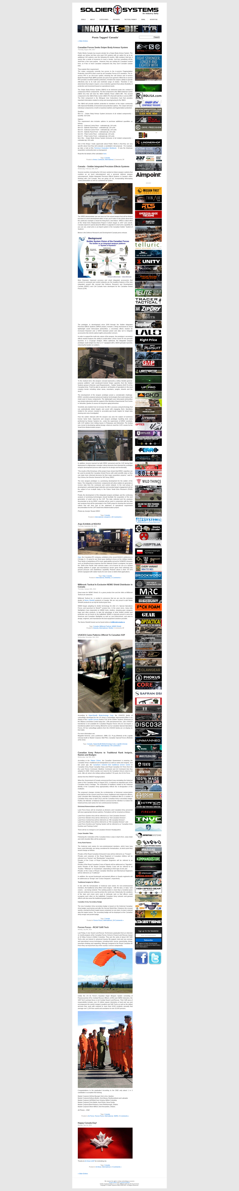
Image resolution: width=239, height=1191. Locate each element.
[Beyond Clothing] (148, 516)
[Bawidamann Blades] (148, 720)
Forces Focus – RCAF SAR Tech (93, 927)
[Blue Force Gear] (148, 67)
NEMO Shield (116, 626)
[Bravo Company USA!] (148, 115)
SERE (116, 1116)
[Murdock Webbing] (148, 500)
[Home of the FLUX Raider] (148, 469)
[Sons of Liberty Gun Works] (148, 476)
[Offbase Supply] (148, 885)
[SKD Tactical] (148, 398)
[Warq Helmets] (148, 751)
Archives (116, 19)
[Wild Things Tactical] (148, 484)
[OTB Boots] (148, 320)
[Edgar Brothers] (148, 798)
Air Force (91, 1116)
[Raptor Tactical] (148, 225)
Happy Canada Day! (87, 1123)
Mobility (107, 578)
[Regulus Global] (148, 791)
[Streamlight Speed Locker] (148, 878)
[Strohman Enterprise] (148, 178)
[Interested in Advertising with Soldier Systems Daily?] (148, 925)
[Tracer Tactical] (148, 304)
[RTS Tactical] (148, 209)
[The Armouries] (148, 241)
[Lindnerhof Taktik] (148, 146)
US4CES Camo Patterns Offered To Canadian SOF (101, 635)
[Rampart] (148, 854)
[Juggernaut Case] (148, 634)
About (92, 19)
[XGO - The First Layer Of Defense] (148, 783)
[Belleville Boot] (148, 80)
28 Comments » (117, 517)
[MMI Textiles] (148, 414)
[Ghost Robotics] (148, 461)
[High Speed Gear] (148, 445)
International (109, 159)
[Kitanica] (148, 807)
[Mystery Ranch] (148, 91)
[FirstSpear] (148, 736)
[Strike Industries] (148, 233)
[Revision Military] (148, 406)
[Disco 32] (148, 728)
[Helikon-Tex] (148, 775)
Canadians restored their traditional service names (111, 765)
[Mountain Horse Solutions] (148, 831)
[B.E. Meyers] (148, 382)
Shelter (110, 628)
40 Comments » (115, 746)
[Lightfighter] (148, 374)
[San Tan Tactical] (148, 217)
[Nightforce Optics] (148, 712)
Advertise (153, 19)
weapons (107, 517)
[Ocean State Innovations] (148, 901)
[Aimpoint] (148, 602)
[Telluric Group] (148, 249)
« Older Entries (83, 41)
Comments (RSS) (125, 1182)
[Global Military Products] (148, 367)
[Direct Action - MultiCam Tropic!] (148, 555)
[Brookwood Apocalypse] (148, 579)
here (104, 154)
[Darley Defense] (148, 343)
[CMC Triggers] (148, 107)
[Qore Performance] (148, 870)
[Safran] (148, 696)
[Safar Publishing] (148, 571)
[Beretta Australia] (148, 162)
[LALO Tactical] (148, 335)
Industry (95, 628)
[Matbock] (148, 587)
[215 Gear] (148, 492)
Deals (83, 19)
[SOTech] (148, 657)
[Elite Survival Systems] (148, 296)
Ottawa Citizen (95, 760)
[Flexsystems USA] (148, 524)
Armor (95, 159)
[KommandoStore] (148, 862)
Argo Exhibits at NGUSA (89, 524)
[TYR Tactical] (120, 32)
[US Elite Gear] (148, 154)
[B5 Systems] (148, 815)
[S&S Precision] (148, 531)
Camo (98, 746)
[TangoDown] (148, 327)
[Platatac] (148, 272)
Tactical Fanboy (130, 19)
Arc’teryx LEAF (90, 1161)
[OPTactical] (148, 626)
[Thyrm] (148, 138)
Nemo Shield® (90, 600)
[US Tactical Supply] (148, 909)
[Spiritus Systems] (148, 838)
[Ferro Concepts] (148, 453)
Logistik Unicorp (93, 719)
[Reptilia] (148, 547)
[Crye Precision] (148, 130)
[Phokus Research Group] (148, 681)
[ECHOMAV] (148, 744)
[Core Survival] (148, 689)
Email (143, 19)
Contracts (101, 159)
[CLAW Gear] (148, 673)
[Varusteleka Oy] (148, 759)
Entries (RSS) (113, 1182)
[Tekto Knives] (148, 767)
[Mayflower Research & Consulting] (148, 594)
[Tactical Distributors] (148, 54)
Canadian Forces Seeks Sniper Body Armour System (103, 47)
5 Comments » (124, 1116)
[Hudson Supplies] (148, 359)
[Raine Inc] (148, 917)
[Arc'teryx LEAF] (148, 170)
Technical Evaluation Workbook (105, 148)
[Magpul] (148, 539)
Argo (79, 557)
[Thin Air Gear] (148, 202)
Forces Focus (98, 920)
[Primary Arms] (148, 429)
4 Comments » (116, 1167)
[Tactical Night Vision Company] (148, 823)
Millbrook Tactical (105, 626)
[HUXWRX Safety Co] (148, 642)
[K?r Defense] (148, 610)
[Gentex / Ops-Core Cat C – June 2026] (148, 257)
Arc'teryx (98, 1167)
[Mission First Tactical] (148, 194)
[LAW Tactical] (148, 563)
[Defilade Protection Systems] (148, 437)
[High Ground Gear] (148, 122)
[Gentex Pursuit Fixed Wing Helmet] (148, 351)
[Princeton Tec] (148, 280)
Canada (107, 158)
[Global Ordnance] (148, 704)
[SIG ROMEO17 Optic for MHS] (148, 665)
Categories (103, 19)
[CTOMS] (148, 508)
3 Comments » (116, 578)
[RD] (148, 99)
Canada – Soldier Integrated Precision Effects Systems (103, 166)
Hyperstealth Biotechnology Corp (104, 744)
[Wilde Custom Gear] (148, 618)
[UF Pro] (148, 390)
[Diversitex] (148, 186)
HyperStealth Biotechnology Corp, (101, 715)
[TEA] (148, 649)
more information (141, 947)
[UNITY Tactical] (148, 264)
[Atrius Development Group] (148, 422)
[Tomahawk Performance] (148, 288)
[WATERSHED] (148, 312)
